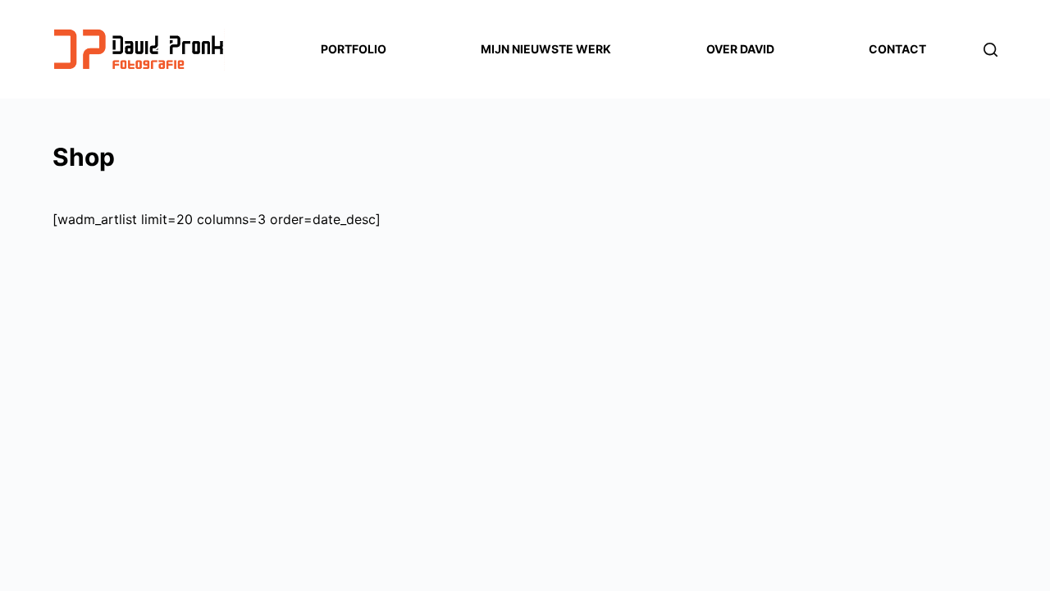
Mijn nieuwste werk (546, 49)
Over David (740, 49)
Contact (897, 49)
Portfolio (353, 49)
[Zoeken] (991, 50)
